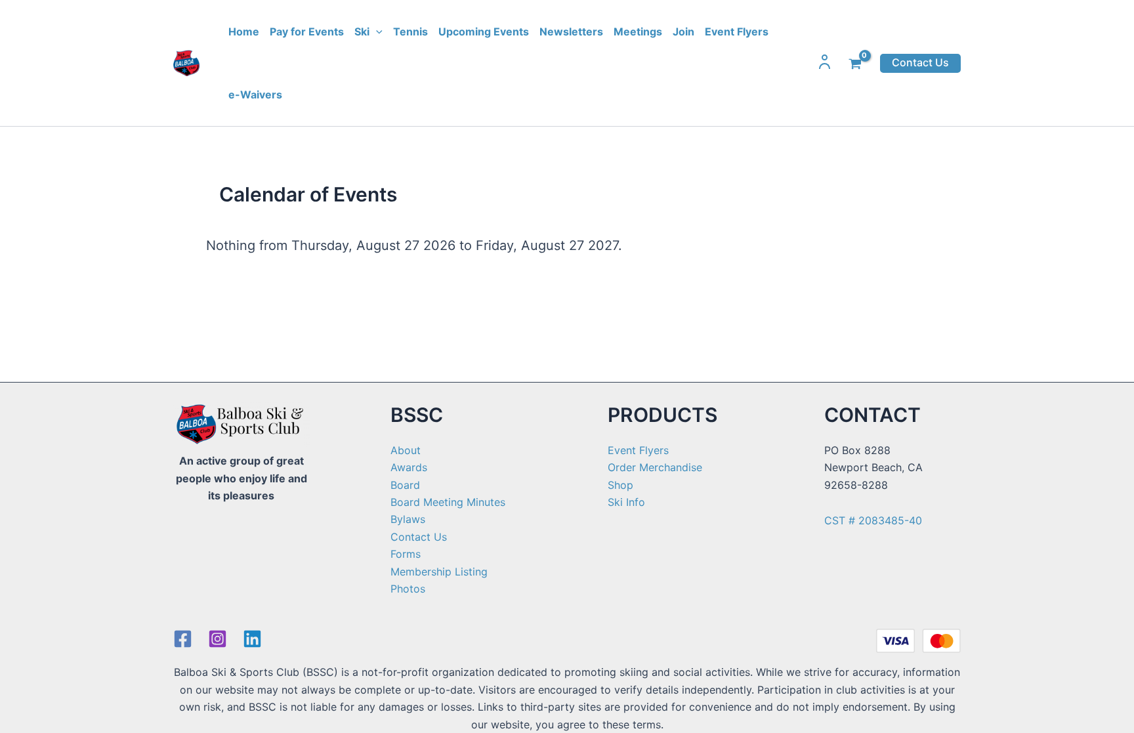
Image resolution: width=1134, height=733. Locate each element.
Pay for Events (307, 31)
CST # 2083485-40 (873, 520)
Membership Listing (439, 571)
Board (405, 485)
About (405, 450)
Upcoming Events (483, 31)
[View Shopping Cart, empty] (856, 63)
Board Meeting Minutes (447, 502)
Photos (407, 588)
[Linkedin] (252, 638)
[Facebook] (182, 638)
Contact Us (418, 536)
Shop (620, 485)
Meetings (638, 31)
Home (243, 31)
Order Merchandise (655, 467)
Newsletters (571, 31)
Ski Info (626, 502)
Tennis (410, 31)
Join (683, 31)
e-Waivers (255, 94)
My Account (825, 61)
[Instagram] (217, 638)
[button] (376, 31)
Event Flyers (736, 31)
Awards (408, 467)
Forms (405, 553)
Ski (361, 31)
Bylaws (407, 519)
